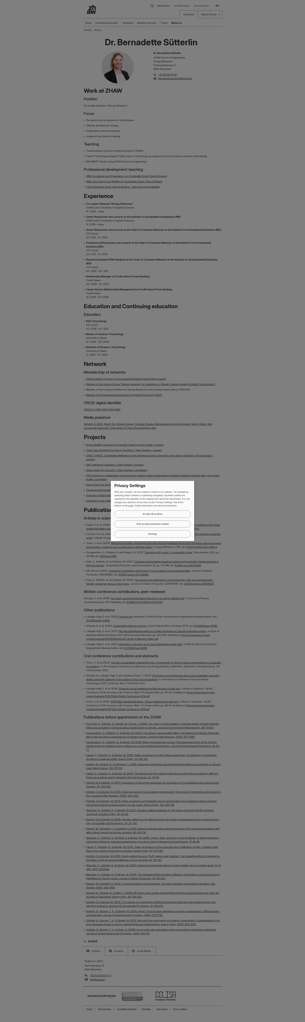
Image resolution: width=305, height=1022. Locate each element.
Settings (152, 534)
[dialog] (152, 511)
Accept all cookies (153, 513)
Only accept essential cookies (152, 524)
